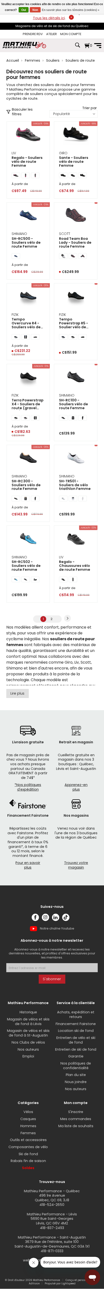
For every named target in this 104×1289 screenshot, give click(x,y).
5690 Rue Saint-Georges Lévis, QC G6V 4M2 (51, 1221)
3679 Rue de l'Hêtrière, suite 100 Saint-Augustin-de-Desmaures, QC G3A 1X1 (52, 1244)
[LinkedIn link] (55, 917)
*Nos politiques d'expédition (28, 787)
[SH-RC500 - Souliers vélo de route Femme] (28, 216)
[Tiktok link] (65, 917)
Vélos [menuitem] (28, 1111)
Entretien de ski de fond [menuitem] (75, 1049)
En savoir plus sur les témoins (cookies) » (70, 10)
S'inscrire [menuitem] (75, 1111)
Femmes (32, 60)
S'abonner (52, 979)
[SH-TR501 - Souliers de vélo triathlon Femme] (76, 458)
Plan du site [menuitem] (76, 1074)
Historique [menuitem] (28, 1012)
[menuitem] (33, 34)
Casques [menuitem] (28, 1118)
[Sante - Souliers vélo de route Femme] (76, 135)
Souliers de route (80, 60)
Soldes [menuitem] (28, 1167)
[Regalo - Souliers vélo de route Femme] (28, 135)
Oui (23, 10)
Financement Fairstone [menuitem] (76, 1023)
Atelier (51, 34)
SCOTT (64, 233)
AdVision (34, 1283)
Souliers (52, 60)
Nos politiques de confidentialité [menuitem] (75, 1065)
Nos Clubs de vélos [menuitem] (28, 1042)
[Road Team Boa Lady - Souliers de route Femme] (76, 216)
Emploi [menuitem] (28, 1056)
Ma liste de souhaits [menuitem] (75, 1126)
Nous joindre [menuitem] (76, 1081)
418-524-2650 (51, 1204)
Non (35, 10)
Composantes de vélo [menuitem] (28, 1146)
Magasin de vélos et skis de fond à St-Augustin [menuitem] (28, 1033)
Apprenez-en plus (76, 787)
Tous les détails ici (49, 18)
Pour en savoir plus (27, 865)
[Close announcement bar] (71, 17)
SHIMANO (19, 233)
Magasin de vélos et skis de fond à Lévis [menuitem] (28, 1021)
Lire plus (17, 693)
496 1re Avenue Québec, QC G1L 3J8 (52, 1197)
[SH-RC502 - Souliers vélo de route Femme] (28, 539)
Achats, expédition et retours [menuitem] (75, 1014)
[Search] (77, 47)
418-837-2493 (52, 1227)
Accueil (12, 60)
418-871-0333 (52, 1251)
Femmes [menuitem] (28, 1133)
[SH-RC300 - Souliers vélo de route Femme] (28, 458)
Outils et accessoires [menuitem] (28, 1139)
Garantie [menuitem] (75, 1056)
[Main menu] (97, 45)
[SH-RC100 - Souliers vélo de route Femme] (76, 377)
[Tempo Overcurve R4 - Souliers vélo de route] (28, 297)
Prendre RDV (33, 34)
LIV (14, 153)
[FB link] (35, 917)
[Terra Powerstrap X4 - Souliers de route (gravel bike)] (28, 377)
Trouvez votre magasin (76, 865)
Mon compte (70, 34)
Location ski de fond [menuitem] (76, 1030)
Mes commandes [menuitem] (75, 1118)
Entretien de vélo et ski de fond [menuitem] (75, 1040)
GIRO (63, 153)
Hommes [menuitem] (28, 1126)
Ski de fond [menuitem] (28, 1154)
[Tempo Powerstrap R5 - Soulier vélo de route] (76, 297)
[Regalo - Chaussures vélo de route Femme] (76, 539)
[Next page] (67, 618)
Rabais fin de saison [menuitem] (28, 1160)
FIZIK (15, 314)
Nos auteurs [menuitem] (28, 1049)
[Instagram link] (45, 917)
